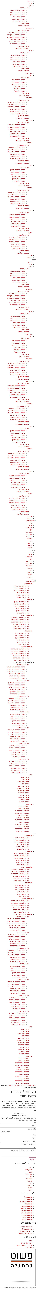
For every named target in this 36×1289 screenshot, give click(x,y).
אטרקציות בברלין (23, 26)
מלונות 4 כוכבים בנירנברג (17, 219)
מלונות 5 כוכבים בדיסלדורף (16, 105)
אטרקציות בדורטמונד (22, 208)
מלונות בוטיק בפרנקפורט (17, 42)
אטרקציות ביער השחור (21, 813)
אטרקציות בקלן (24, 96)
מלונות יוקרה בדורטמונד (17, 199)
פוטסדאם (29, 120)
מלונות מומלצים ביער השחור (16, 667)
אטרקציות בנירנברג (23, 230)
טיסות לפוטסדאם (23, 138)
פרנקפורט (29, 28)
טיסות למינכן (25, 69)
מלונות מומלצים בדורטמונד (16, 192)
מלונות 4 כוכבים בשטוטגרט (16, 152)
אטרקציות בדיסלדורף (22, 118)
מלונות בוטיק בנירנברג (18, 224)
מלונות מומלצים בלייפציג (17, 237)
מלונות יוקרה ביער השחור (17, 674)
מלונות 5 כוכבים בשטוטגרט (16, 150)
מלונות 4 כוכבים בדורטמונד (16, 197)
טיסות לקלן (25, 93)
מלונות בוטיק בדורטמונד (17, 201)
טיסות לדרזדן (24, 183)
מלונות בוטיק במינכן (19, 64)
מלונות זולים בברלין (19, 21)
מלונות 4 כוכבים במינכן (17, 60)
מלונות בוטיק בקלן (19, 89)
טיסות (30, 775)
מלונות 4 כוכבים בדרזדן (17, 174)
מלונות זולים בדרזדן (19, 181)
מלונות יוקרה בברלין (18, 17)
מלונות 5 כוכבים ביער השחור (16, 669)
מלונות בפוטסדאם (23, 123)
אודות (30, 3)
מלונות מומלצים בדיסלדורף (16, 102)
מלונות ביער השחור (22, 665)
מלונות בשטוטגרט (23, 145)
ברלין (30, 6)
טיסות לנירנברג (24, 228)
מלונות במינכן (24, 53)
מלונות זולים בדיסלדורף (17, 114)
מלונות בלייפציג (24, 235)
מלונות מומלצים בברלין (17, 10)
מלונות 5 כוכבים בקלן (18, 82)
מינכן (30, 51)
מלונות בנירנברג (24, 212)
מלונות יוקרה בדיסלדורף (17, 109)
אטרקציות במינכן (23, 71)
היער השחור (28, 73)
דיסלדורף (29, 98)
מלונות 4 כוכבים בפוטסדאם (16, 129)
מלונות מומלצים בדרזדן (17, 170)
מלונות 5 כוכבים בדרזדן (17, 172)
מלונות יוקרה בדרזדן (18, 177)
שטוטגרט (29, 143)
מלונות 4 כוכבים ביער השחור (16, 671)
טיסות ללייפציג (24, 251)
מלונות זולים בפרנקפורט (17, 44)
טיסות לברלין (24, 24)
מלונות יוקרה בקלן (19, 87)
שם (35, 1122)
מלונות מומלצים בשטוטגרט (16, 147)
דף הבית (29, 1)
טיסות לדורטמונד (23, 206)
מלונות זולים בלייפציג (18, 248)
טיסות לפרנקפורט (23, 46)
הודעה (34, 1147)
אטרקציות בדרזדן (23, 185)
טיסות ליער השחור (23, 788)
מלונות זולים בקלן (19, 91)
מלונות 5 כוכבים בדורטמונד (16, 194)
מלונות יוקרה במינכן (19, 62)
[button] (18, 260)
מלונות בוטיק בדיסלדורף (17, 111)
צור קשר (29, 257)
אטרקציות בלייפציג (23, 253)
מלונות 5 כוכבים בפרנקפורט (16, 35)
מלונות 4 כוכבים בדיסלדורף (16, 107)
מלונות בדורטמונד (23, 190)
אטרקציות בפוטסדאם (22, 141)
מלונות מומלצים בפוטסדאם (16, 125)
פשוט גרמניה (32, 1085)
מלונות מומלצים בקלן (18, 80)
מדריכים (29, 255)
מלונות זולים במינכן (19, 66)
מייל (35, 1135)
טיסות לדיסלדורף (23, 116)
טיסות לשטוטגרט (23, 161)
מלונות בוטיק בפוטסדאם (17, 134)
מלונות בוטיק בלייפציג (18, 246)
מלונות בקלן (25, 78)
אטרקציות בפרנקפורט (22, 48)
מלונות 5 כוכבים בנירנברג (17, 217)
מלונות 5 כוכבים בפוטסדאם (16, 127)
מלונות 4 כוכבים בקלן (18, 84)
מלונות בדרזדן (24, 168)
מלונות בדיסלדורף (23, 100)
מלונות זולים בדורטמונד (17, 203)
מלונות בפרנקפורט (23, 30)
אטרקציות (29, 804)
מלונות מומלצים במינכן (18, 55)
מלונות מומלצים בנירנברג (17, 215)
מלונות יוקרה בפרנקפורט (17, 39)
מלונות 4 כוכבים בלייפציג (17, 242)
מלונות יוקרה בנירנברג (18, 221)
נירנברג (30, 210)
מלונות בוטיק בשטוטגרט (17, 156)
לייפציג (30, 233)
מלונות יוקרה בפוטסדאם (17, 132)
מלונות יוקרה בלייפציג (18, 244)
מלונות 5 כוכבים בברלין (17, 12)
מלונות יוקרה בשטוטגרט (17, 154)
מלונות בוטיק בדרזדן (18, 179)
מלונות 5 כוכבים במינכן (17, 57)
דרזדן (30, 165)
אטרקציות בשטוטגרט (22, 163)
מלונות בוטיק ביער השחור (17, 676)
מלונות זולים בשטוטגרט (17, 159)
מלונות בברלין (24, 8)
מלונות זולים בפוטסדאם (17, 136)
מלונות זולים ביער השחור (17, 678)
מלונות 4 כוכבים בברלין (17, 15)
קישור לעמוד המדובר (29, 1141)
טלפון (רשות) (32, 1129)
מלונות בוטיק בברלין (18, 19)
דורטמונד (29, 188)
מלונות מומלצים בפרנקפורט (16, 33)
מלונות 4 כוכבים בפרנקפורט (16, 37)
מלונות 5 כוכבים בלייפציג (17, 239)
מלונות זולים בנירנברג (18, 226)
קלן (31, 75)
